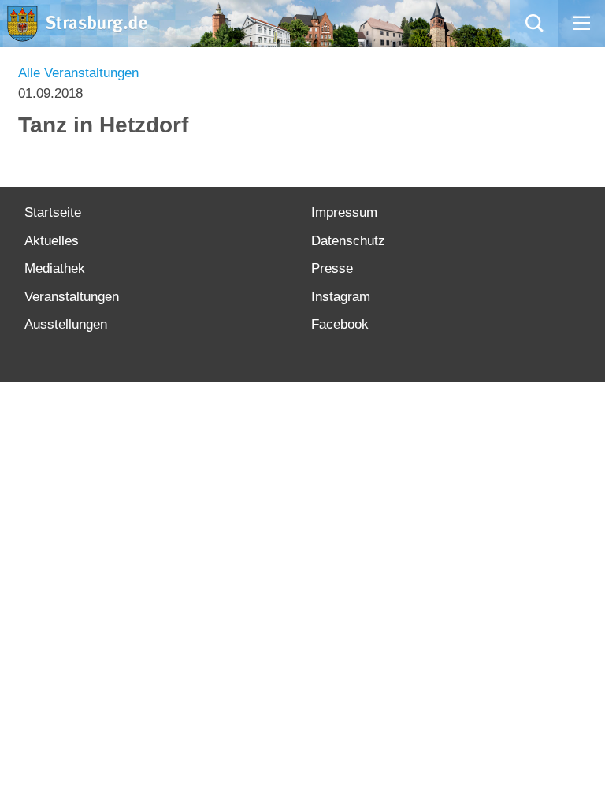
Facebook (340, 324)
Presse (332, 268)
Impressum (344, 212)
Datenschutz (348, 240)
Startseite (52, 212)
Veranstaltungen (71, 296)
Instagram (340, 296)
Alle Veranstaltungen (78, 72)
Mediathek (54, 268)
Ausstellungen (65, 324)
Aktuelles (51, 240)
